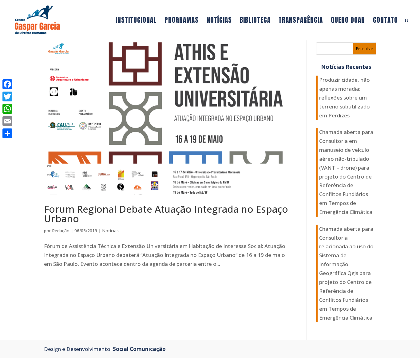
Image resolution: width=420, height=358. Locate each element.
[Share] (7, 133)
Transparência (301, 21)
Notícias (219, 21)
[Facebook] (7, 84)
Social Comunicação (139, 348)
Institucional (136, 21)
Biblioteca (255, 21)
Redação (60, 231)
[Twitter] (7, 96)
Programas (181, 21)
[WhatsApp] (7, 109)
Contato (385, 21)
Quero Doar (348, 21)
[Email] (7, 121)
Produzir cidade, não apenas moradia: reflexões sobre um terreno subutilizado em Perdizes (344, 97)
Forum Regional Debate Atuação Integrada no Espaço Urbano (166, 214)
